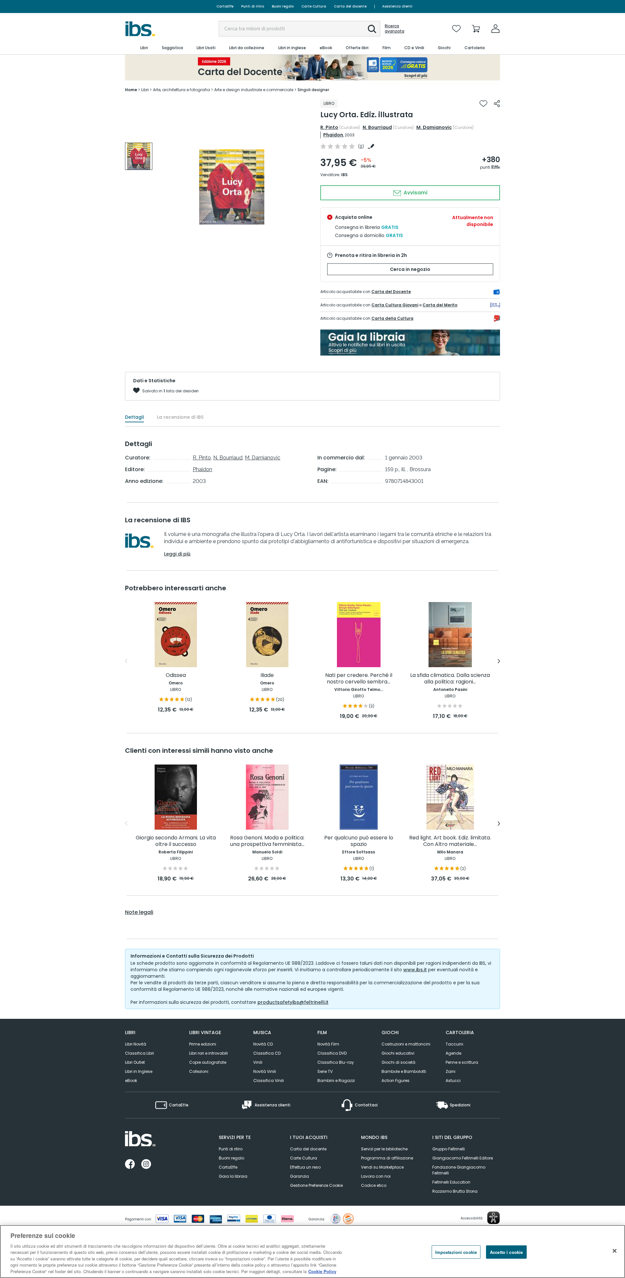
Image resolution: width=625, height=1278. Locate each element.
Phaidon (333, 135)
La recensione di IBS (180, 417)
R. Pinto (329, 127)
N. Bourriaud (377, 127)
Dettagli (134, 417)
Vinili (257, 1062)
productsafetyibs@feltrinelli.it (292, 1002)
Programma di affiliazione (387, 1158)
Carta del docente (350, 6)
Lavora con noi (376, 1176)
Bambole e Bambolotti (404, 1071)
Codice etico (373, 1185)
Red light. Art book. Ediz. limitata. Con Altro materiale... (450, 841)
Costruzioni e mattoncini (406, 1044)
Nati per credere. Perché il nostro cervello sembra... (358, 678)
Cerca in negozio (410, 269)
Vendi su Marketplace (382, 1167)
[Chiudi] (614, 1250)
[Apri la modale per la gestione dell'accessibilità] (493, 1217)
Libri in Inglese (138, 1071)
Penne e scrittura (462, 1062)
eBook (131, 1080)
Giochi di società (398, 1062)
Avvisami (414, 192)
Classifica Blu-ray (335, 1062)
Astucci (453, 1080)
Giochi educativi (398, 1053)
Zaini (450, 1071)
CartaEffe (224, 6)
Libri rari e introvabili (208, 1053)
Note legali (139, 912)
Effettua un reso (305, 1167)
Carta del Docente (391, 291)
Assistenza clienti (397, 6)
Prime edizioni (202, 1044)
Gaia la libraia (233, 1176)
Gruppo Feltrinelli (448, 1149)
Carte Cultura (313, 6)
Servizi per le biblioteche (384, 1149)
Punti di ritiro (252, 6)
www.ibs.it (415, 969)
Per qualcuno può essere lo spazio (358, 841)
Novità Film (328, 1044)
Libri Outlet (135, 1062)
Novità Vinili (264, 1071)
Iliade (267, 675)
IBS (344, 174)
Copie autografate (207, 1062)
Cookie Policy (322, 1271)
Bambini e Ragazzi (336, 1080)
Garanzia (299, 1176)
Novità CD (263, 1044)
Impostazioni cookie (456, 1252)
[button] (372, 29)
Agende (453, 1053)
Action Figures (396, 1080)
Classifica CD (267, 1053)
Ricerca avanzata (394, 28)
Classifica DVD (332, 1053)
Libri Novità (135, 1044)
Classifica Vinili (268, 1080)
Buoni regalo (283, 6)
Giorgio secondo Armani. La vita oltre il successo (176, 841)
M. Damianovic (434, 127)
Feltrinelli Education (451, 1182)
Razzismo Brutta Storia (455, 1191)
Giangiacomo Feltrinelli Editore (462, 1158)
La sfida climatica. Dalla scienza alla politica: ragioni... (450, 678)
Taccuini (454, 1044)
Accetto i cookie (506, 1252)
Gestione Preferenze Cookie (316, 1185)
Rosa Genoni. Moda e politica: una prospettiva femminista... (267, 841)
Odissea (176, 675)
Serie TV (325, 1071)
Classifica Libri (139, 1053)
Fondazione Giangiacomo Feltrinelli (458, 1170)
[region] (312, 1251)
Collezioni (198, 1071)
